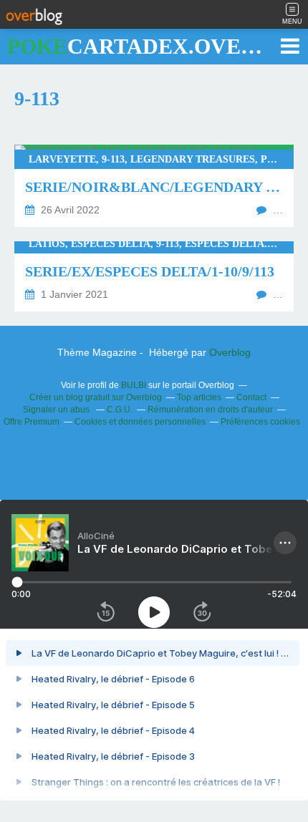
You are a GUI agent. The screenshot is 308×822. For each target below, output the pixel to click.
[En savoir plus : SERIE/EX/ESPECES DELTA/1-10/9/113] (154, 276)
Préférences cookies (260, 422)
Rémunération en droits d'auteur (210, 410)
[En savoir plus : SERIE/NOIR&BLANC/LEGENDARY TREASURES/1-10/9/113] (154, 186)
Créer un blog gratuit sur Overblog (95, 397)
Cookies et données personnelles (140, 422)
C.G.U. (120, 410)
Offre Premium (31, 422)
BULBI (133, 385)
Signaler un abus (57, 410)
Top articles (199, 397)
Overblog (230, 352)
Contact (251, 397)
